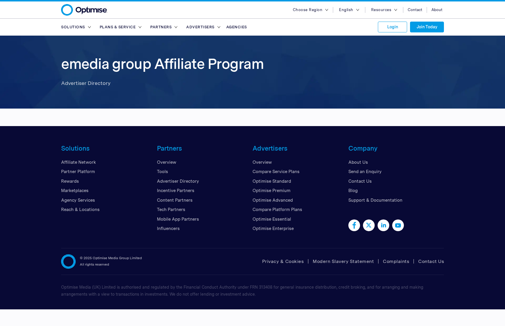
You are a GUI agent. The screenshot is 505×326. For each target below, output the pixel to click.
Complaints (396, 261)
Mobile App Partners (178, 219)
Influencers (168, 228)
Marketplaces (75, 190)
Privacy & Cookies (283, 261)
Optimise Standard (271, 181)
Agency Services (78, 200)
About (436, 10)
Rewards (70, 181)
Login (392, 27)
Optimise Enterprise (273, 228)
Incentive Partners (175, 190)
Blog (353, 190)
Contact (415, 10)
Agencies (236, 27)
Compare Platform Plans (277, 209)
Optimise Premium (271, 190)
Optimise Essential (271, 219)
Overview (166, 162)
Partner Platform (78, 171)
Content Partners (175, 200)
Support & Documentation (375, 200)
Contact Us (360, 181)
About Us (358, 162)
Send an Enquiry (365, 171)
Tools (162, 171)
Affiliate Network (78, 162)
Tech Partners (171, 209)
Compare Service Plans (276, 171)
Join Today (427, 27)
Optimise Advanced (272, 200)
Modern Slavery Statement (343, 261)
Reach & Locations (80, 209)
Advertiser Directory (178, 181)
